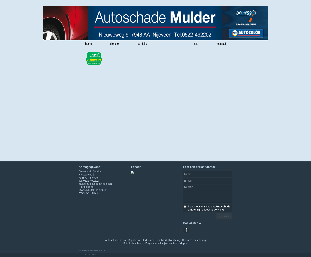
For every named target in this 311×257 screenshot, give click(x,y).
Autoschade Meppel (176, 243)
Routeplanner (86, 186)
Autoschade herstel (116, 240)
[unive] (94, 58)
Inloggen (81, 255)
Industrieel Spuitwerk (155, 240)
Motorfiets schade (133, 243)
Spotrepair (135, 240)
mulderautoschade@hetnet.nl (95, 183)
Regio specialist (154, 243)
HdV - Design (95, 255)
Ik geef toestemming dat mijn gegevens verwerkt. (208, 208)
